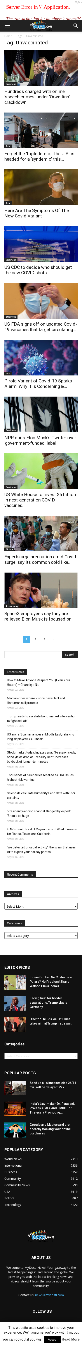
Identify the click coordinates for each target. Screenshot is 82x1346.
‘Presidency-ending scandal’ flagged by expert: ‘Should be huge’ (39, 813)
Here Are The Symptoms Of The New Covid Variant (36, 213)
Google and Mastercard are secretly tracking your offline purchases (50, 1129)
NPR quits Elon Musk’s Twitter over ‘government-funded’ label (40, 440)
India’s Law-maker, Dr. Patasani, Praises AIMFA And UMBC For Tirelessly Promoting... (52, 1108)
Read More (71, 1339)
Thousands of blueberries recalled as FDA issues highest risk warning (40, 777)
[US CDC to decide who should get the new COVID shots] (41, 244)
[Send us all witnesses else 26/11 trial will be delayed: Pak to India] (15, 1088)
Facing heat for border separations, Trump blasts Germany (48, 1002)
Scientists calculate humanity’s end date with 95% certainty (41, 795)
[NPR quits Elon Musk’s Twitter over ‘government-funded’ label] (41, 414)
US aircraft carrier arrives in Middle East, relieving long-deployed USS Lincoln (40, 737)
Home (8, 36)
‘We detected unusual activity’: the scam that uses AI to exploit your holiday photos (41, 850)
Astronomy (12, 606)
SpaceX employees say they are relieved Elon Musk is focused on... (39, 616)
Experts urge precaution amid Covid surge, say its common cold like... (40, 559)
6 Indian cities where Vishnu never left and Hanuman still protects (36, 701)
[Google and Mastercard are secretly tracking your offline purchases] (15, 1129)
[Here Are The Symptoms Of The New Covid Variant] (41, 187)
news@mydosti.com (49, 1295)
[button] (76, 26)
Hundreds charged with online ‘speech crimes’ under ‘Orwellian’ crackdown (37, 97)
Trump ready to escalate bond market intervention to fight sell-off (41, 719)
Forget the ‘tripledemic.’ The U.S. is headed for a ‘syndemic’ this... (39, 156)
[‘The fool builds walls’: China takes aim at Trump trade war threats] (15, 1024)
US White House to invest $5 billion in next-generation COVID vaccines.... (40, 500)
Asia (8, 146)
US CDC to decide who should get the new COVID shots (38, 270)
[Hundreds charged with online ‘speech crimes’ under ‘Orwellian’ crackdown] (41, 68)
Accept (52, 1339)
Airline (9, 549)
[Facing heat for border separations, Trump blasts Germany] (15, 1003)
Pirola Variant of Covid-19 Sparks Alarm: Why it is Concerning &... (38, 383)
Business (11, 84)
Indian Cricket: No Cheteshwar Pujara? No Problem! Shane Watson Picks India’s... (51, 982)
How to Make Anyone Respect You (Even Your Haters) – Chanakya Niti (38, 682)
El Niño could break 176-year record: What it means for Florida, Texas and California (42, 832)
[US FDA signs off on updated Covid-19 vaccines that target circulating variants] (41, 301)
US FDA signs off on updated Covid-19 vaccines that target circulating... (40, 326)
